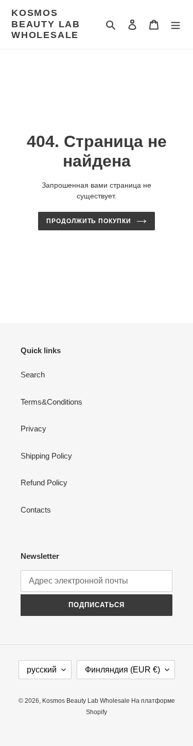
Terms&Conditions (51, 401)
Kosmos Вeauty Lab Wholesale (45, 24)
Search (33, 374)
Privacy (33, 428)
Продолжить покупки (88, 221)
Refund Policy (44, 482)
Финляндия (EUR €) (122, 669)
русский (42, 669)
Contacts (36, 509)
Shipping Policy (46, 455)
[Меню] (175, 24)
